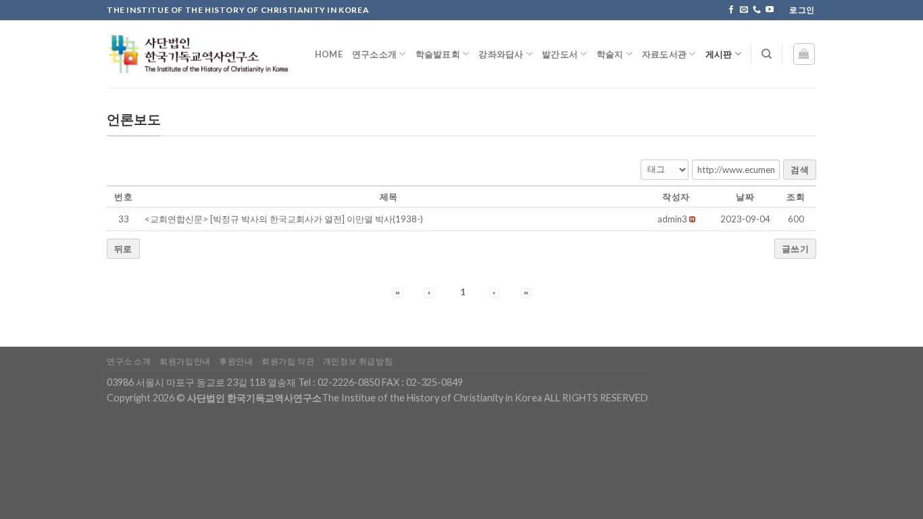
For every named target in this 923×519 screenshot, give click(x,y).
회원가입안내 (185, 361)
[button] (672, 219)
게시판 (718, 54)
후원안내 (236, 361)
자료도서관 (664, 54)
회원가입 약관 (287, 361)
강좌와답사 (500, 54)
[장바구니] (804, 54)
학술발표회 (438, 54)
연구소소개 (374, 54)
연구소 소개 (129, 361)
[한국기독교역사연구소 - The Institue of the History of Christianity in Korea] (197, 53)
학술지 (610, 54)
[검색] (767, 54)
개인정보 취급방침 (358, 361)
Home (329, 54)
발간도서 (560, 54)
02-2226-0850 (349, 382)
